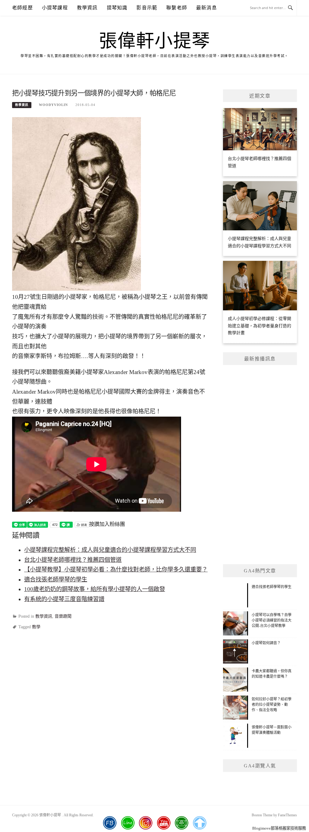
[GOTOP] (199, 822)
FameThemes (287, 815)
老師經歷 (22, 7)
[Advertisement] (260, 464)
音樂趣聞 (63, 616)
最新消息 (206, 7)
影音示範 (146, 7)
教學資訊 (87, 7)
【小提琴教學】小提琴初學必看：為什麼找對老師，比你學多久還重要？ (116, 569)
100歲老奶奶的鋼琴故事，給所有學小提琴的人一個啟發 (94, 589)
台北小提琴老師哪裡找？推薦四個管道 (73, 560)
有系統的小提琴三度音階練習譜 (64, 599)
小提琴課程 (55, 7)
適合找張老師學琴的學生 (55, 579)
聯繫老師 (176, 7)
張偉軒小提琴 (154, 41)
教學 (36, 627)
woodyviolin (53, 105)
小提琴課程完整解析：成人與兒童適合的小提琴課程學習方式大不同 (110, 550)
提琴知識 (117, 7)
